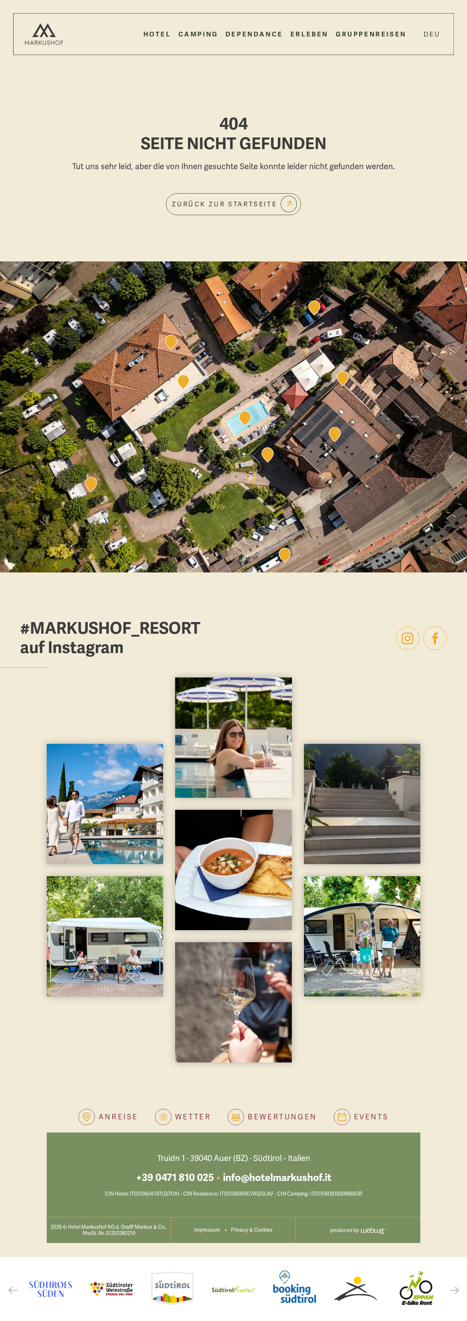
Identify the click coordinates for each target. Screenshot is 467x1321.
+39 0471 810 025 (175, 1178)
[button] (13, 1290)
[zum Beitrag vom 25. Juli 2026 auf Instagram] (105, 936)
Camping (198, 34)
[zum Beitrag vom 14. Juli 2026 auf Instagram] (362, 936)
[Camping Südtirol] (355, 1289)
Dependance (254, 34)
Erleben (309, 34)
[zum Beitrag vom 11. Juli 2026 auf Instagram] (233, 1002)
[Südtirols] (50, 1289)
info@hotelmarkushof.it (277, 1178)
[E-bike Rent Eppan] (416, 1289)
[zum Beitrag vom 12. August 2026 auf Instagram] (233, 737)
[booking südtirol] (294, 1289)
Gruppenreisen (371, 34)
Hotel (157, 34)
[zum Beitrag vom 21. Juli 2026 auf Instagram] (233, 870)
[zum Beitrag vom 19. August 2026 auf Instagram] (105, 804)
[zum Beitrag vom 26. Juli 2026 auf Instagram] (362, 804)
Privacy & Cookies (252, 1230)
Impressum (207, 1230)
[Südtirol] (172, 1288)
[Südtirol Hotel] (233, 1289)
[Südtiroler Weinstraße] (111, 1289)
